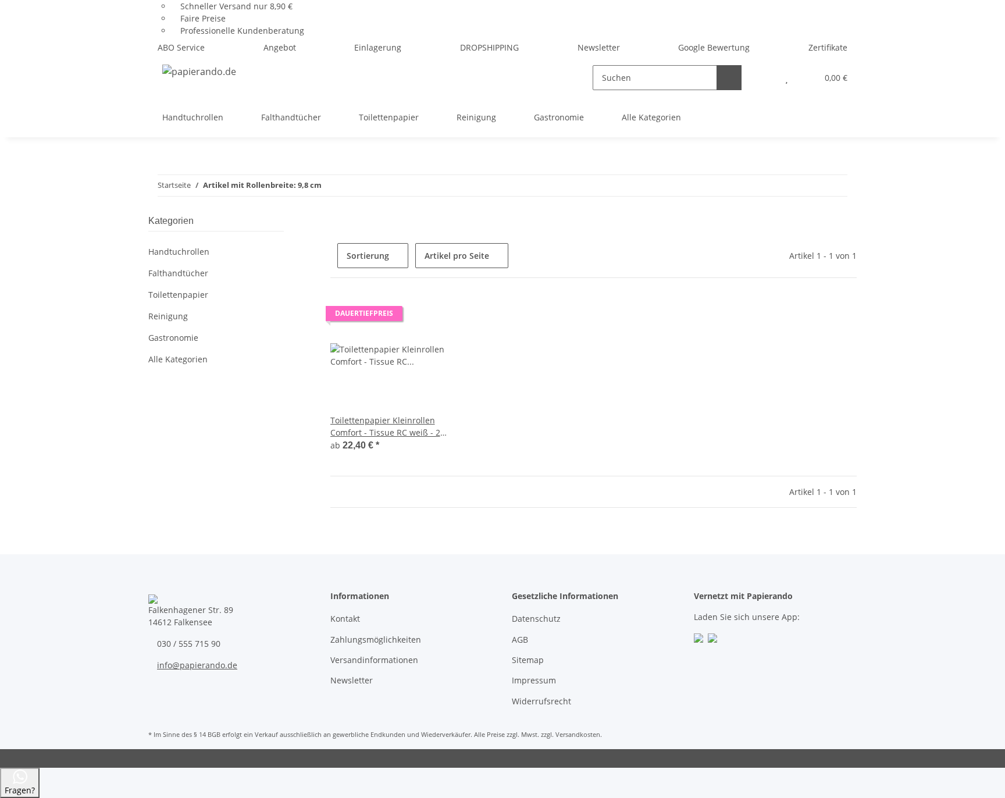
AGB (520, 639)
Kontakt (345, 618)
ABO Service (181, 47)
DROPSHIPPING (489, 47)
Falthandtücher (178, 273)
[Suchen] (729, 77)
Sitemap (528, 659)
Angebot (279, 47)
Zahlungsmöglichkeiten (375, 639)
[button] (763, 78)
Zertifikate (827, 47)
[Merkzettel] (786, 78)
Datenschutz (536, 618)
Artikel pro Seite (457, 255)
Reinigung (168, 316)
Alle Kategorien (178, 359)
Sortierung (368, 255)
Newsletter (599, 47)
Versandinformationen (374, 659)
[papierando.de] (199, 71)
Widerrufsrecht (541, 701)
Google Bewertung (714, 47)
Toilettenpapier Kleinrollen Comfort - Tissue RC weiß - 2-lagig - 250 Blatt (386, 427)
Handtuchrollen (178, 251)
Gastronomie (173, 337)
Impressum (534, 680)
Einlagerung (377, 47)
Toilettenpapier (178, 294)
